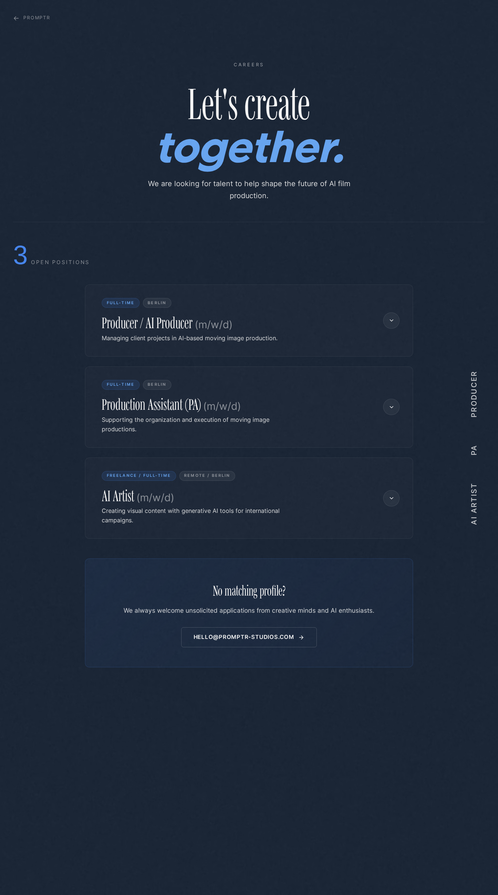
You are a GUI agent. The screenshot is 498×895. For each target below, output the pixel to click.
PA (474, 449)
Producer (474, 393)
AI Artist (474, 503)
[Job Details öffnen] (391, 320)
